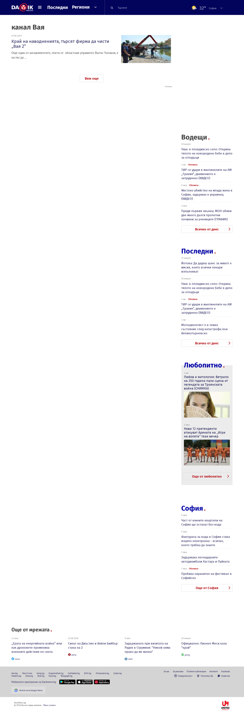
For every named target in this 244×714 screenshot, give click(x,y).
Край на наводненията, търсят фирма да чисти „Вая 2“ (60, 44)
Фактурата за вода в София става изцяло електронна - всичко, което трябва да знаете (205, 541)
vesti (130, 658)
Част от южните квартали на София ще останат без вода (201, 522)
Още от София (207, 588)
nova (17, 658)
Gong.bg (40, 673)
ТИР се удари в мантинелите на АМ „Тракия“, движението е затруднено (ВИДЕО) (206, 174)
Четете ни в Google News (31, 690)
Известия (225, 676)
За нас (166, 671)
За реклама (178, 671)
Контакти (213, 671)
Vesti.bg (40, 676)
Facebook (225, 671)
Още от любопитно (207, 476)
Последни (57, 7)
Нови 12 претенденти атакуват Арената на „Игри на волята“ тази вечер (204, 432)
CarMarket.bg (74, 673)
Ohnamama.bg (102, 673)
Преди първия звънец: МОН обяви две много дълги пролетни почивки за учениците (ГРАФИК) (206, 215)
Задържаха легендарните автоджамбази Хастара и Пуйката (205, 559)
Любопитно (203, 365)
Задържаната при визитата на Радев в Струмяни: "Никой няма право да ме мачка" (147, 648)
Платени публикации (196, 671)
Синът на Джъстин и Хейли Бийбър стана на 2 (93, 645)
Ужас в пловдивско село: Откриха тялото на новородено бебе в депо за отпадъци (206, 153)
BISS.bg (87, 673)
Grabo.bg (118, 673)
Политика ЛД (207, 676)
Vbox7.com (27, 673)
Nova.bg (52, 676)
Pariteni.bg (16, 676)
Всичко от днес (207, 229)
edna (73, 654)
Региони (81, 7)
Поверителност (185, 676)
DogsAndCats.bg (56, 673)
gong (187, 654)
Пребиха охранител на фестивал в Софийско (206, 576)
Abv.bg (14, 673)
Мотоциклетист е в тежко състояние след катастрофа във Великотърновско (204, 329)
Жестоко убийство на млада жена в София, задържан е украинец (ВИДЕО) (206, 194)
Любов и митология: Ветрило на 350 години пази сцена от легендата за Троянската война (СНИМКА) (206, 382)
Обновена (192, 164)
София (192, 508)
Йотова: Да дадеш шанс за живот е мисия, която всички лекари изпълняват (206, 267)
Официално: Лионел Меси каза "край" (204, 645)
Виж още (92, 78)
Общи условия (49, 705)
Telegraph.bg (66, 676)
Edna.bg (29, 676)
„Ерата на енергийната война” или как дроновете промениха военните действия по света (36, 648)
